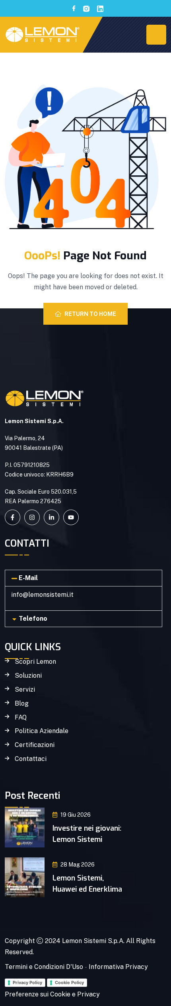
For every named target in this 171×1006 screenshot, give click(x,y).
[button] (83, 578)
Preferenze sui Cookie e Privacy (52, 994)
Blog (22, 703)
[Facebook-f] (12, 517)
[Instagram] (32, 517)
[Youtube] (71, 517)
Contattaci (31, 759)
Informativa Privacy (118, 967)
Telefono (33, 618)
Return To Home (90, 314)
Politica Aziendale (41, 731)
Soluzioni (28, 675)
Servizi (25, 689)
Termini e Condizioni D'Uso (44, 967)
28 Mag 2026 (77, 864)
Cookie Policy (69, 982)
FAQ (21, 717)
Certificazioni (34, 745)
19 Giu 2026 (75, 815)
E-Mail (28, 578)
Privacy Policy (27, 982)
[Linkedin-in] (51, 517)
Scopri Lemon (35, 661)
